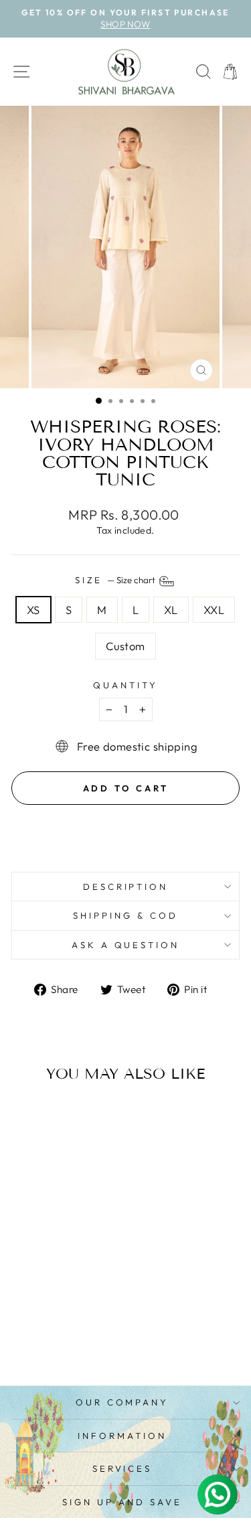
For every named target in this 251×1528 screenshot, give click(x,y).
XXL (213, 610)
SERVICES (122, 1468)
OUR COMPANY (122, 1402)
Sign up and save (122, 1502)
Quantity (125, 685)
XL (171, 610)
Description (126, 886)
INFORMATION (122, 1435)
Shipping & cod (125, 915)
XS (33, 610)
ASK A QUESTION (126, 944)
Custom (125, 646)
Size (116, 580)
